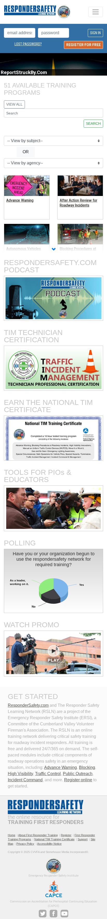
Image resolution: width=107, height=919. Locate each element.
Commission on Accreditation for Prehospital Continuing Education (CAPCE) (53, 889)
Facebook (53, 913)
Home (11, 835)
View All (14, 104)
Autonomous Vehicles (23, 248)
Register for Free (83, 45)
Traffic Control (48, 773)
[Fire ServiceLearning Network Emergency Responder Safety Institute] (37, 12)
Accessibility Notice (49, 843)
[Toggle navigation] (95, 12)
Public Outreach (77, 773)
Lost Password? (28, 44)
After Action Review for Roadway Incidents (78, 202)
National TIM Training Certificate (54, 839)
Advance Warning (20, 200)
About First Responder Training (38, 835)
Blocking (87, 767)
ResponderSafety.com (28, 705)
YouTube (64, 913)
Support (83, 839)
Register (66, 835)
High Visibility (20, 773)
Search (93, 123)
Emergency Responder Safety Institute (53, 866)
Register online (78, 780)
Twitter (42, 913)
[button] (53, 250)
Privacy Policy (25, 843)
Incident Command (25, 780)
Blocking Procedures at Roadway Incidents (78, 251)
